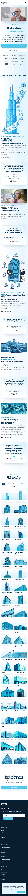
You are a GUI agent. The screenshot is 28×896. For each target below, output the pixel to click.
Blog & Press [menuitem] (4, 872)
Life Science (22, 483)
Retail (14, 483)
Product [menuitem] (4, 856)
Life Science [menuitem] (4, 832)
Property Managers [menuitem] (5, 847)
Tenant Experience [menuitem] (5, 862)
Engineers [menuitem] (3, 852)
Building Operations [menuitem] (5, 859)
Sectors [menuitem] (4, 827)
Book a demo (14, 45)
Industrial (14, 486)
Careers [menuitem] (3, 874)
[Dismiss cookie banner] (24, 884)
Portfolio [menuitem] (3, 877)
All (3, 483)
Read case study (5, 157)
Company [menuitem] (4, 866)
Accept (20, 891)
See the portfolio (14, 50)
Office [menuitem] (2, 830)
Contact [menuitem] (3, 879)
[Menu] (25, 2)
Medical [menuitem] (3, 840)
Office (8, 483)
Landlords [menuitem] (3, 850)
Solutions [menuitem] (4, 844)
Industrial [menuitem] (3, 837)
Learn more (4, 221)
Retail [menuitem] (2, 835)
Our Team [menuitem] (3, 869)
